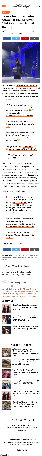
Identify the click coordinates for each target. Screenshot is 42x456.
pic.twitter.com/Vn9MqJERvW (20, 227)
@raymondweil (12, 108)
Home (13, 425)
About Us (21, 425)
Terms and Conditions (15, 428)
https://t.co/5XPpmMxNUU (22, 224)
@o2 (21, 200)
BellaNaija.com (16, 33)
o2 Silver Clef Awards (28, 258)
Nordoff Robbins (10, 258)
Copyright (22, 431)
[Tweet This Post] (16, 38)
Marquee (20, 256)
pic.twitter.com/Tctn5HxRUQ (22, 149)
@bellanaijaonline (29, 296)
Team (29, 425)
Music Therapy (32, 256)
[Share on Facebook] (7, 38)
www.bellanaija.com (29, 291)
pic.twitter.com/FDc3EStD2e (19, 116)
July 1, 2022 (11, 158)
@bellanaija (22, 294)
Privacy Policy (32, 428)
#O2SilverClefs (13, 113)
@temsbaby (14, 105)
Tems (5, 260)
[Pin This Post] (25, 38)
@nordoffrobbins (19, 135)
